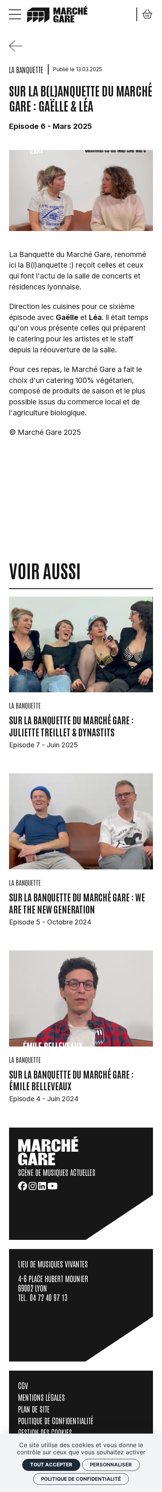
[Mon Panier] (147, 14)
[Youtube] (52, 1186)
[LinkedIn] (42, 1186)
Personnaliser (111, 1464)
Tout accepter (51, 1464)
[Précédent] (18, 49)
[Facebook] (22, 1186)
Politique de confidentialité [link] (81, 1479)
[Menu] (15, 14)
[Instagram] (33, 1186)
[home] (57, 13)
